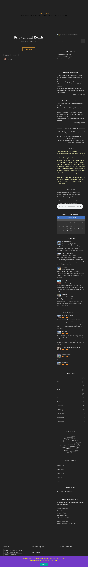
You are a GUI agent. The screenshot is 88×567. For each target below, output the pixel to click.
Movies (59, 386)
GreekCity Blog (14, 552)
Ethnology (7, 55)
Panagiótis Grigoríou (16, 550)
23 (71, 228)
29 (67, 230)
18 (78, 226)
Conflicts (59, 390)
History (14, 55)
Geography (60, 413)
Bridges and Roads (29, 37)
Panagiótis (10, 59)
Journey (21, 55)
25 (78, 228)
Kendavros (13, 554)
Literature (60, 406)
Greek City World (44, 13)
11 (78, 224)
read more (29, 49)
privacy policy (54, 560)
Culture (59, 382)
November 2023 (71, 218)
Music (58, 398)
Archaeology (60, 417)
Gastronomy (60, 421)
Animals (59, 402)
